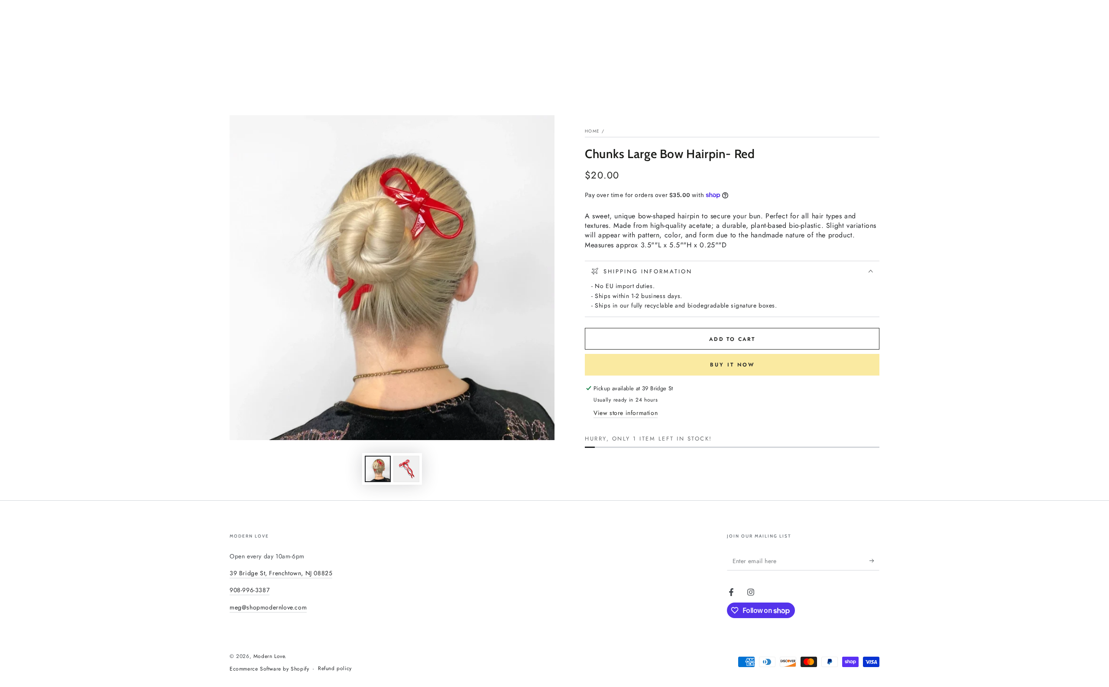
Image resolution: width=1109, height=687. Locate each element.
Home (592, 131)
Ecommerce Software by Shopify (269, 669)
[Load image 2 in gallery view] (406, 469)
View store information (625, 412)
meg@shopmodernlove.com (268, 607)
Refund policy (335, 668)
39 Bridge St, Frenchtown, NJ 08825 (281, 573)
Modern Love (269, 656)
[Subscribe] (874, 560)
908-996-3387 (249, 590)
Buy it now (732, 365)
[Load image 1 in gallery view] (378, 469)
